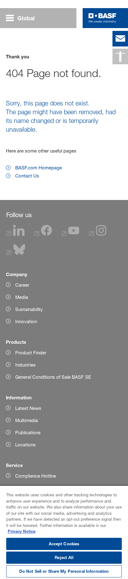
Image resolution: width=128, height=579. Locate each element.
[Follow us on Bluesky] (16, 253)
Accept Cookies (64, 543)
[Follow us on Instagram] (98, 234)
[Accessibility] (120, 56)
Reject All (64, 557)
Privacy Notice (21, 531)
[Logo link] (102, 18)
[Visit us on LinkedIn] (15, 234)
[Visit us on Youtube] (71, 234)
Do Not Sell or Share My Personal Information (64, 571)
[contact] (120, 38)
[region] (64, 532)
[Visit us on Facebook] (43, 234)
